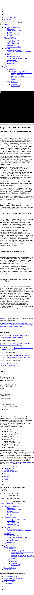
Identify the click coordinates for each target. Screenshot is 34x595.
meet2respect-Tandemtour (11, 471)
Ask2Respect (7, 527)
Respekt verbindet (9, 468)
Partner (6, 479)
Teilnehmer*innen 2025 (14, 526)
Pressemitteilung (4, 318)
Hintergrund (10, 508)
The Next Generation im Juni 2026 (17, 519)
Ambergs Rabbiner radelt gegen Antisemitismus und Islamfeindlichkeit (15, 344)
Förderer (9, 514)
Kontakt (6, 481)
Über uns (6, 476)
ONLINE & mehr (9, 470)
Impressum (3, 503)
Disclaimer (10, 503)
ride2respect (10, 560)
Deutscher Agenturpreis (14, 529)
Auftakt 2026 (11, 521)
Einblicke (10, 511)
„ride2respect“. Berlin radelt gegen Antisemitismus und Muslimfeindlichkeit (15, 336)
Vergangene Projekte (10, 547)
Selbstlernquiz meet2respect (15, 535)
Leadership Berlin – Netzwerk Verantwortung (18, 462)
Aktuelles (6, 473)
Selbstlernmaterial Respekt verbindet (17, 537)
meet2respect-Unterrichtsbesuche (13, 467)
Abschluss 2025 (11, 524)
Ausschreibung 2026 (13, 522)
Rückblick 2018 (15, 565)
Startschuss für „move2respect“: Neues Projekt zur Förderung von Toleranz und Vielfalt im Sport (22, 556)
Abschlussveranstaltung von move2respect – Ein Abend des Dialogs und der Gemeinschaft (22, 551)
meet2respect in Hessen (14, 509)
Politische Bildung (12, 540)
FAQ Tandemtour (16, 563)
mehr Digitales (11, 539)
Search (20, 22)
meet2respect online (9, 580)
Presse (5, 545)
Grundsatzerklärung (13, 512)
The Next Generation (10, 517)
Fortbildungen (11, 542)
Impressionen (14, 561)
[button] (4, 312)
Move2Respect (11, 548)
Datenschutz (17, 503)
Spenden (6, 478)
